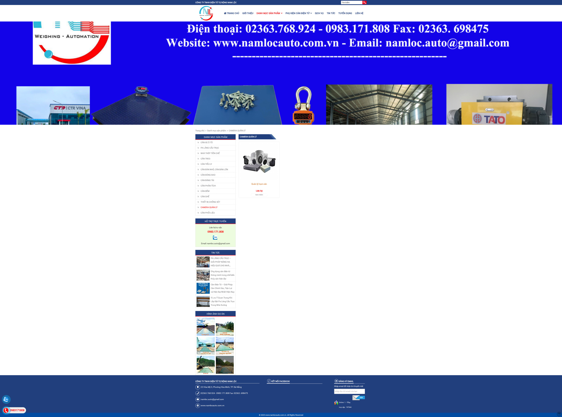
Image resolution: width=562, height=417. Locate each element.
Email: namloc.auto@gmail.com (215, 243)
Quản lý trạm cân (259, 184)
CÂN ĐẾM (205, 191)
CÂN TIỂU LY (206, 164)
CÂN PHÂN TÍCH (208, 186)
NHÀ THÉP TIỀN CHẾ (210, 153)
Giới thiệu (247, 13)
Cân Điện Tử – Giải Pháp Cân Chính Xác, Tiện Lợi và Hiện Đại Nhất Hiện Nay (222, 288)
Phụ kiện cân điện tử (297, 13)
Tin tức (331, 13)
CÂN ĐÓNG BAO (208, 175)
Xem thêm (259, 195)
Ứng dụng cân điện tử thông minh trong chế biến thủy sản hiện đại (222, 275)
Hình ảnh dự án (216, 314)
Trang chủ (232, 13)
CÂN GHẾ (205, 196)
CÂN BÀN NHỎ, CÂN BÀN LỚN (214, 169)
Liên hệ (359, 13)
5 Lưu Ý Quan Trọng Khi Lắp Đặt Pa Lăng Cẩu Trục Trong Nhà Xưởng (222, 301)
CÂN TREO (205, 158)
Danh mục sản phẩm (268, 13)
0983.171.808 (216, 231)
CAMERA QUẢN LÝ (237, 130)
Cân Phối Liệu (208, 213)
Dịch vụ (319, 13)
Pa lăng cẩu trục (210, 148)
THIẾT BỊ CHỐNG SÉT (210, 202)
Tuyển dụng (345, 13)
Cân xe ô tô (207, 142)
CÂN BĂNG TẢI (207, 180)
